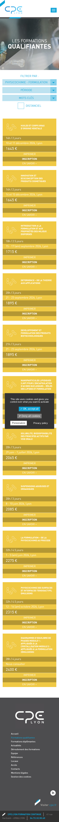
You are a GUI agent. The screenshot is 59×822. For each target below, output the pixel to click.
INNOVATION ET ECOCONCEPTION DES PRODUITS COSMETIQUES (33, 178)
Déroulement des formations (25, 749)
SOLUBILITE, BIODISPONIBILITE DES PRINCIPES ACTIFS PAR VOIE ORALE (36, 436)
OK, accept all (30, 409)
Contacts (15, 769)
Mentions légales (19, 773)
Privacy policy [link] (40, 423)
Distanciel (33, 105)
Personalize (18, 423)
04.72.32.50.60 (37, 818)
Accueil (14, 734)
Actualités (16, 745)
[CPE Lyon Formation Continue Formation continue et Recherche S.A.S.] (16, 9)
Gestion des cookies (21, 777)
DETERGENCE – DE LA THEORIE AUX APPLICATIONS (36, 281)
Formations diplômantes (23, 741)
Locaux (14, 761)
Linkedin (53, 793)
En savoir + (29, 163)
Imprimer (29, 154)
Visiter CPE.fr (46, 803)
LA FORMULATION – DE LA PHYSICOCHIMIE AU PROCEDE (35, 539)
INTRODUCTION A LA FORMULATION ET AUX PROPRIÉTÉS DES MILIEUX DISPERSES (34, 230)
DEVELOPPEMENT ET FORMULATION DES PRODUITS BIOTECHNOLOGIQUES (36, 333)
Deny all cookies (30, 416)
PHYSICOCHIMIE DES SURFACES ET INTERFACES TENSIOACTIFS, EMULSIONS (36, 591)
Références (17, 757)
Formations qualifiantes (23, 738)
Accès (14, 765)
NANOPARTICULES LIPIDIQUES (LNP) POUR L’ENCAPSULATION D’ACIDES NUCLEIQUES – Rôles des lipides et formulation (36, 384)
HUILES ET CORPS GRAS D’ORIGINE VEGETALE (33, 127)
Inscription (29, 159)
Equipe (14, 753)
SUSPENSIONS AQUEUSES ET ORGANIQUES (35, 487)
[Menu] (54, 10)
